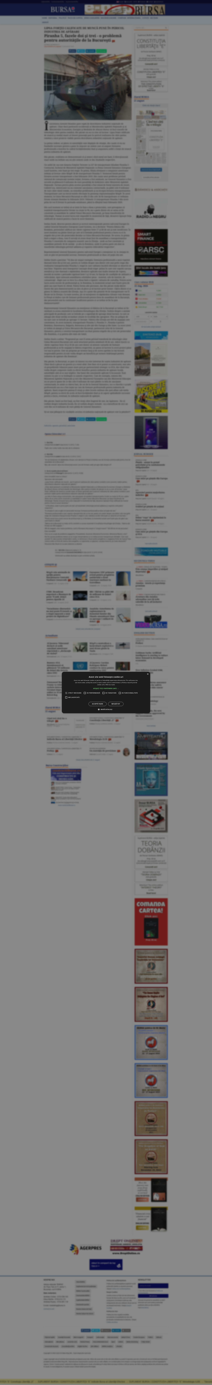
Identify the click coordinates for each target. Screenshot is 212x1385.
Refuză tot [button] (116, 704)
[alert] (106, 692)
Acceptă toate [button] (97, 704)
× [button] (148, 674)
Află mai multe (110, 685)
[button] (106, 688)
